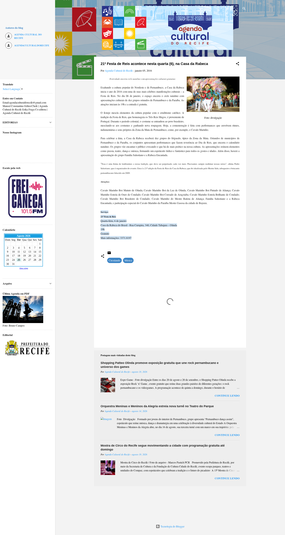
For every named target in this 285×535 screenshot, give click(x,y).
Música (128, 260)
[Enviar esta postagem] (109, 253)
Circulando (114, 260)
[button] (237, 64)
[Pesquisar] (244, 9)
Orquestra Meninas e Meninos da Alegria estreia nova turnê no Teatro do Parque (157, 406)
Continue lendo (227, 395)
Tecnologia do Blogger (172, 526)
